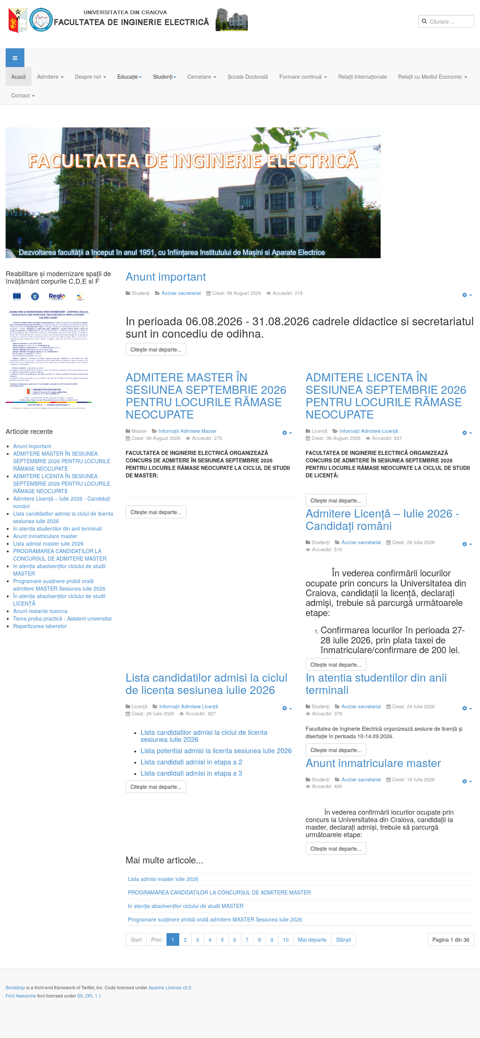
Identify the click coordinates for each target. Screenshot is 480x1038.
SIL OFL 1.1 (89, 995)
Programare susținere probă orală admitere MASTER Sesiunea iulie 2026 (215, 919)
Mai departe (312, 939)
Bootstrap (15, 987)
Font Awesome (21, 995)
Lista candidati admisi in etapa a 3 (191, 773)
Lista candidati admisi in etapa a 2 (191, 761)
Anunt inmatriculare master (373, 762)
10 (286, 939)
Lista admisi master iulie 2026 (163, 878)
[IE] (130, 23)
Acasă (18, 76)
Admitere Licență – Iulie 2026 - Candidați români (382, 519)
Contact (21, 95)
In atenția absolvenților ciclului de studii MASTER (185, 905)
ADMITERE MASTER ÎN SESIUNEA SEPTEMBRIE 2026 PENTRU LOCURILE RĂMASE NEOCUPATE (206, 395)
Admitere (48, 76)
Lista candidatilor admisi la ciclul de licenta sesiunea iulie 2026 (207, 683)
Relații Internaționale (362, 76)
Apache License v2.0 (169, 987)
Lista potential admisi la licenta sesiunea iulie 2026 (216, 750)
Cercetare (200, 76)
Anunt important (166, 276)
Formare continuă (301, 76)
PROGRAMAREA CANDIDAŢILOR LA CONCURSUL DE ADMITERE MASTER (219, 892)
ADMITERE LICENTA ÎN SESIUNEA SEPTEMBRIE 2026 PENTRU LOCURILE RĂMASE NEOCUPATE (386, 395)
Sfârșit (343, 939)
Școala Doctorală (248, 76)
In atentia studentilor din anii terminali (376, 683)
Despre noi (88, 76)
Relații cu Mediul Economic (431, 76)
